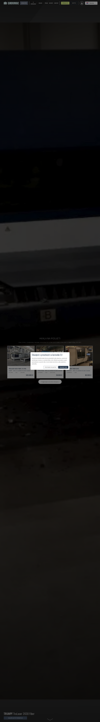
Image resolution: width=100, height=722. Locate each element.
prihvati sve (63, 367)
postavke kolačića (50, 367)
